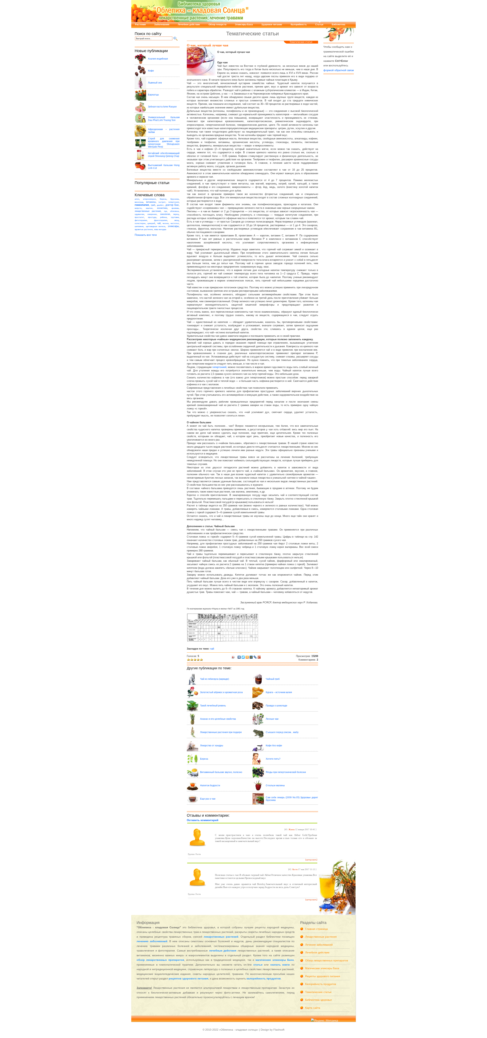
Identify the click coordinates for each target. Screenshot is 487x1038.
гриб (153, 205)
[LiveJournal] (255, 657)
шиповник (139, 226)
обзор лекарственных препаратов (160, 959)
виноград (139, 202)
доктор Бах (172, 205)
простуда (152, 217)
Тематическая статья (301, 42)
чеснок (165, 223)
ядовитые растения (144, 229)
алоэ (137, 199)
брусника (174, 199)
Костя (295, 869)
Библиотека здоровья (318, 999)
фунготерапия (160, 220)
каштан (149, 208)
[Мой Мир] (251, 657)
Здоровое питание (271, 24)
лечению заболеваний (152, 941)
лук (165, 211)
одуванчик (139, 214)
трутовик (175, 217)
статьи (258, 964)
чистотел (174, 223)
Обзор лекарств (217, 24)
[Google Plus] (259, 657)
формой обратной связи (338, 70)
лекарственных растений (221, 936)
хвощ (176, 220)
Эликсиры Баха (244, 24)
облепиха (174, 211)
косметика (162, 208)
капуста (138, 208)
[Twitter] (243, 657)
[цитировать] (311, 860)
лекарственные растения (148, 211)
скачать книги (280, 964)
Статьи (319, 24)
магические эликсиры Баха (274, 959)
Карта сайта (312, 1007)
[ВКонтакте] (239, 657)
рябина (163, 217)
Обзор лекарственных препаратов (326, 960)
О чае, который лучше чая (207, 45)
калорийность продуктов (264, 978)
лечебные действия (222, 950)
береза (163, 199)
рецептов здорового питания (188, 978)
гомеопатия (142, 205)
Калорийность (299, 24)
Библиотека (338, 24)
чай (159, 223)
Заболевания (161, 24)
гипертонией (219, 367)
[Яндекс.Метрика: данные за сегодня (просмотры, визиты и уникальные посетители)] (324, 1020)
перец (176, 214)
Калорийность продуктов (320, 984)
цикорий (151, 223)
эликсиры (173, 226)
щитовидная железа (156, 226)
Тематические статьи (318, 992)
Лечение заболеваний (319, 944)
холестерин (140, 223)
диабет (160, 205)
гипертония (173, 202)
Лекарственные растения (321, 936)
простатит (139, 217)
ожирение (152, 214)
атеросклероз (149, 199)
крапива (175, 208)
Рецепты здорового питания (322, 976)
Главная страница (316, 928)
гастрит (162, 202)
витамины (151, 202)
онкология (165, 214)
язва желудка (160, 229)
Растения (140, 24)
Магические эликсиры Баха (322, 968)
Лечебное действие (189, 24)
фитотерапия (141, 220)
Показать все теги (146, 234)
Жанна (292, 829)
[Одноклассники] (247, 657)
